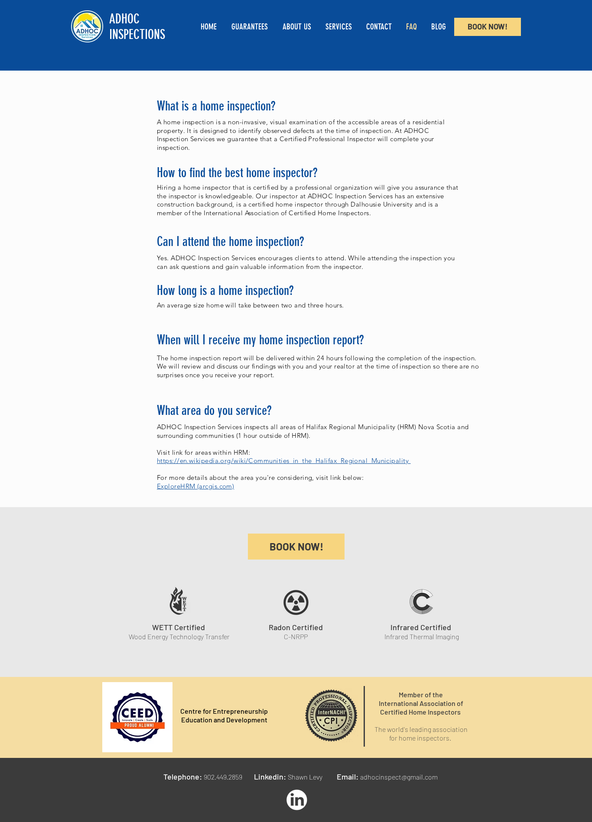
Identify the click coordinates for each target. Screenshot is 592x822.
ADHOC (124, 19)
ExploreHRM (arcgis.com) (195, 486)
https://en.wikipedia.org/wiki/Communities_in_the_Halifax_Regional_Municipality (284, 460)
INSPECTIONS (137, 34)
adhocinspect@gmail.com (399, 777)
